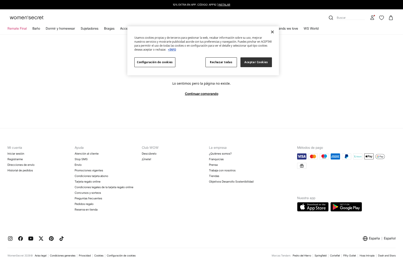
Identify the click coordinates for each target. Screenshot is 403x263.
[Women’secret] (26, 18)
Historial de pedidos (20, 170)
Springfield (321, 255)
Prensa (213, 164)
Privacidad (85, 255)
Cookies (98, 255)
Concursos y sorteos (88, 192)
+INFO (172, 49)
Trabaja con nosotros (222, 170)
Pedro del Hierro (302, 255)
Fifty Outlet (349, 255)
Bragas (109, 28)
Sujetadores (89, 28)
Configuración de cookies (121, 255)
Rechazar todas (221, 62)
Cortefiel (335, 255)
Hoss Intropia (367, 255)
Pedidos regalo (84, 204)
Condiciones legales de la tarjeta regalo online (104, 187)
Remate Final (17, 28)
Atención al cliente (87, 153)
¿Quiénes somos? (220, 153)
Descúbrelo (149, 153)
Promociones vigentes (89, 170)
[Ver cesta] (391, 18)
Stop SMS (81, 159)
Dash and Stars (387, 255)
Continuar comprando (201, 94)
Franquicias (216, 159)
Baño (36, 28)
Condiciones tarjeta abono (91, 176)
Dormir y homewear (60, 28)
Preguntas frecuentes (88, 198)
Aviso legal (40, 255)
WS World (311, 28)
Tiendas (214, 176)
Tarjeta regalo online (88, 181)
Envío (78, 164)
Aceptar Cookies (256, 62)
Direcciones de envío (21, 164)
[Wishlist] (381, 17)
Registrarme (15, 159)
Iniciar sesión (15, 153)
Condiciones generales (62, 255)
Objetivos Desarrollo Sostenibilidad (231, 181)
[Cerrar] (272, 32)
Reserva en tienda (86, 209)
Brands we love (286, 28)
